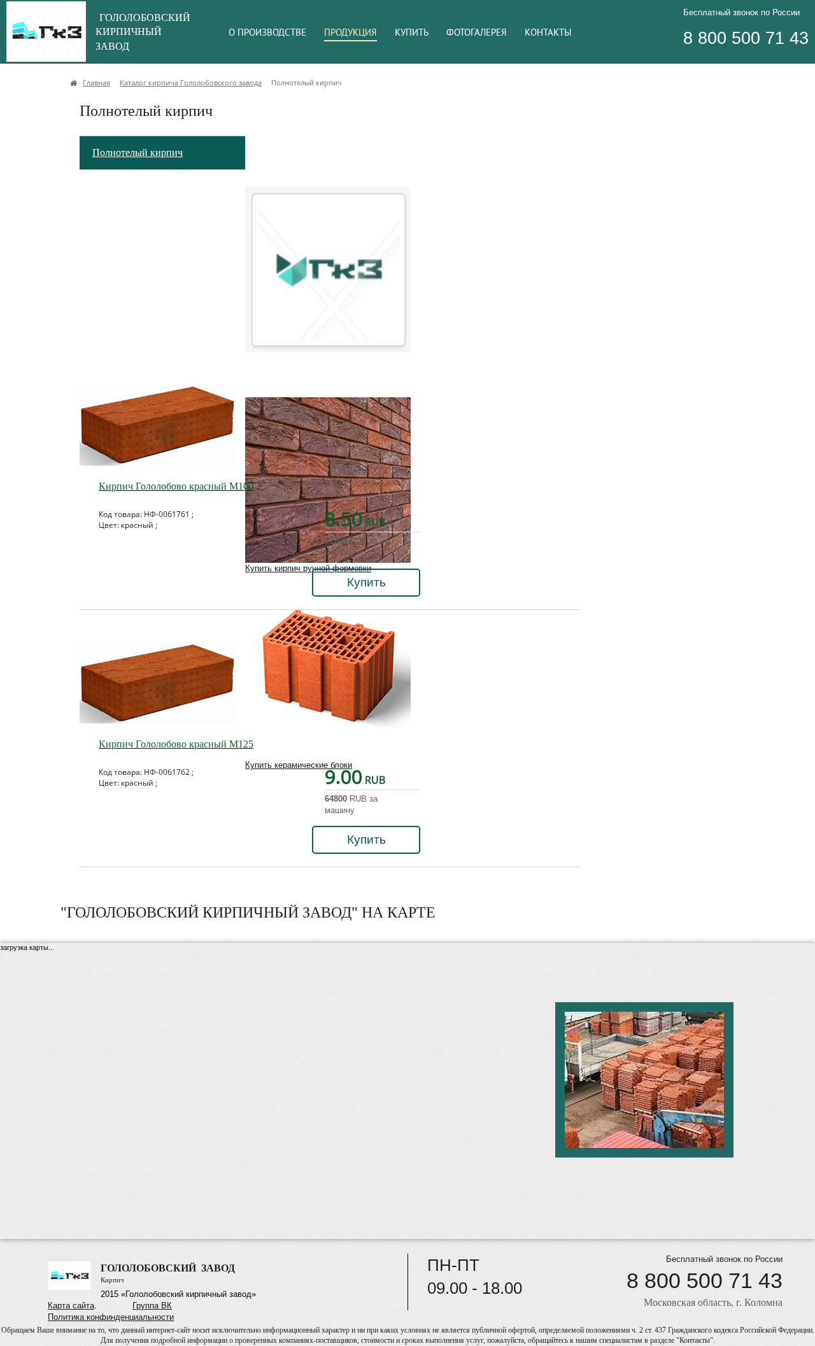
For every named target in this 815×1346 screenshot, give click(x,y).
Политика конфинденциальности (111, 1317)
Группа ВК (152, 1305)
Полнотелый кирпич (137, 152)
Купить (366, 582)
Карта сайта (71, 1305)
